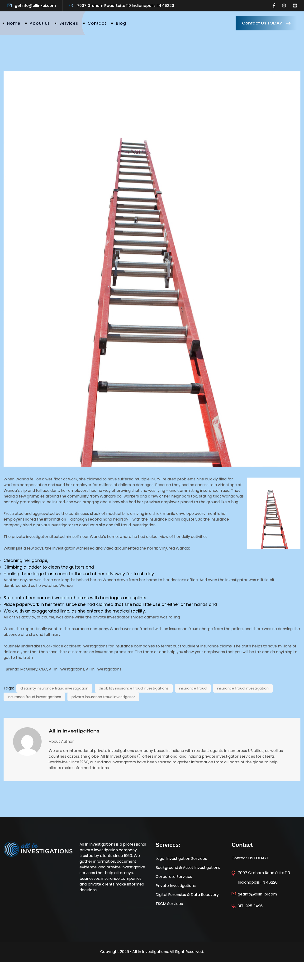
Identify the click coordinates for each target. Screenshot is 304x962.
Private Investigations (176, 885)
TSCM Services (169, 903)
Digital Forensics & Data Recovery (187, 894)
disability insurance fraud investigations (134, 688)
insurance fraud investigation (243, 688)
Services (68, 23)
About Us (40, 23)
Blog (121, 23)
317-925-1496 (250, 906)
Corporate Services (174, 876)
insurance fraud (193, 688)
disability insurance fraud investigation (54, 688)
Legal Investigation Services (181, 858)
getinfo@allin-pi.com (35, 5)
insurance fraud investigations (34, 696)
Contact (97, 23)
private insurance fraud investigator (103, 696)
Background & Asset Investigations (188, 867)
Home (13, 23)
